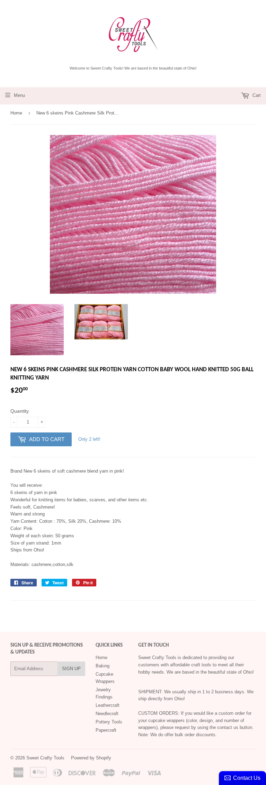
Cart (256, 95)
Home (16, 113)
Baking (102, 665)
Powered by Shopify (91, 757)
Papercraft (106, 730)
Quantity (19, 411)
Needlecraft (107, 713)
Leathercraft (107, 705)
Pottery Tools (109, 721)
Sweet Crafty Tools (45, 757)
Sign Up (71, 668)
